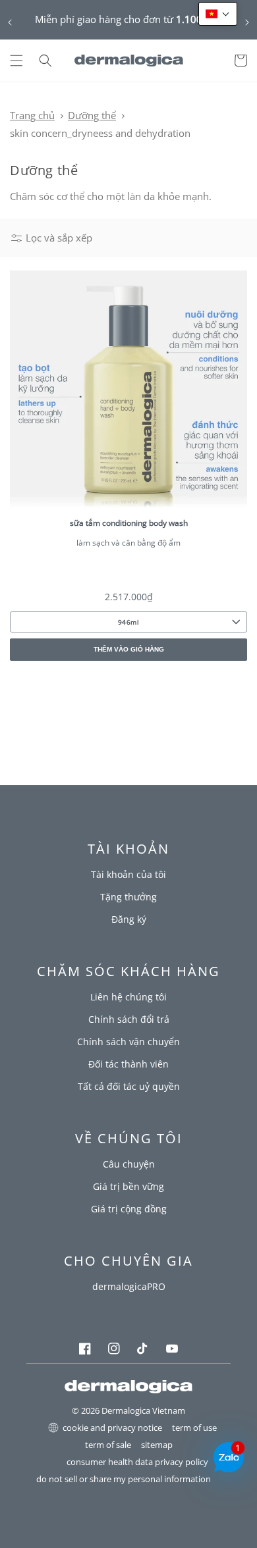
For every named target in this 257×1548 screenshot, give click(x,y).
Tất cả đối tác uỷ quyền (129, 1086)
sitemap (157, 1445)
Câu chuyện (129, 1164)
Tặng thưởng (128, 896)
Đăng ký (128, 919)
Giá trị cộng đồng (129, 1208)
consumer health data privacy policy (137, 1462)
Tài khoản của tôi (128, 874)
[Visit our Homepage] (128, 60)
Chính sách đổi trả (128, 1019)
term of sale (108, 1445)
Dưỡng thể (92, 115)
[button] (16, 60)
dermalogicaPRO (128, 1286)
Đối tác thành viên (128, 1064)
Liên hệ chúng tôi (128, 997)
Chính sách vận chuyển (128, 1041)
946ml (129, 622)
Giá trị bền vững (128, 1186)
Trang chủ (32, 115)
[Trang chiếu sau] (247, 22)
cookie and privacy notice (112, 1428)
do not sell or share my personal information (123, 1479)
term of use (194, 1428)
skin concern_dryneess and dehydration (100, 133)
